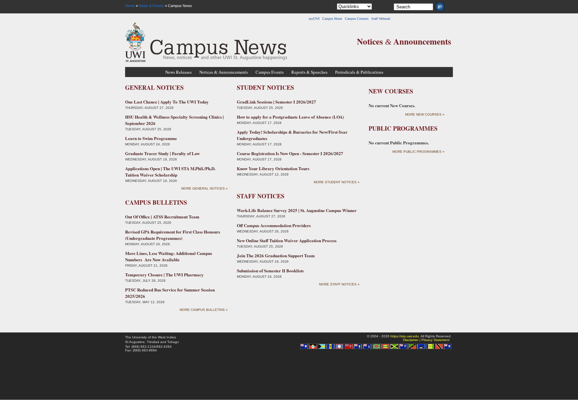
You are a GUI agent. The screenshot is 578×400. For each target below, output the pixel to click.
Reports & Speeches (309, 72)
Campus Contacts (357, 18)
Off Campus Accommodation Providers (274, 225)
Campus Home (332, 18)
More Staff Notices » (339, 284)
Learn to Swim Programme (151, 138)
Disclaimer (410, 340)
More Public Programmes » (418, 151)
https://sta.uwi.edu (404, 336)
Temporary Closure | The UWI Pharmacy (164, 274)
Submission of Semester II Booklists (270, 270)
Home (130, 6)
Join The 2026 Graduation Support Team (276, 255)
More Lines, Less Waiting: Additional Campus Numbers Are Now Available (168, 256)
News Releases (178, 72)
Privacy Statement (435, 340)
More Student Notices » (337, 182)
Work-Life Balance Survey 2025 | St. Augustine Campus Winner (297, 210)
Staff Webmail (380, 18)
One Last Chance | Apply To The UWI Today (167, 101)
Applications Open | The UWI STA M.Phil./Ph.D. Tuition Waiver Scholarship (170, 171)
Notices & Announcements (223, 72)
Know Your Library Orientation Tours (273, 168)
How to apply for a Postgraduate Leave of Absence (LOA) (290, 117)
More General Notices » (204, 188)
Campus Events (270, 72)
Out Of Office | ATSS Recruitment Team (162, 216)
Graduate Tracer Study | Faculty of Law (162, 153)
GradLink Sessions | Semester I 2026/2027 (276, 101)
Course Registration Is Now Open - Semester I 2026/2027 (290, 153)
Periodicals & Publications (359, 72)
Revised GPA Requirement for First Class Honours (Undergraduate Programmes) (172, 234)
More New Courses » (425, 114)
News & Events (151, 6)
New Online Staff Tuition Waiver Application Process (286, 240)
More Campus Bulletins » (204, 310)
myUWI (314, 18)
